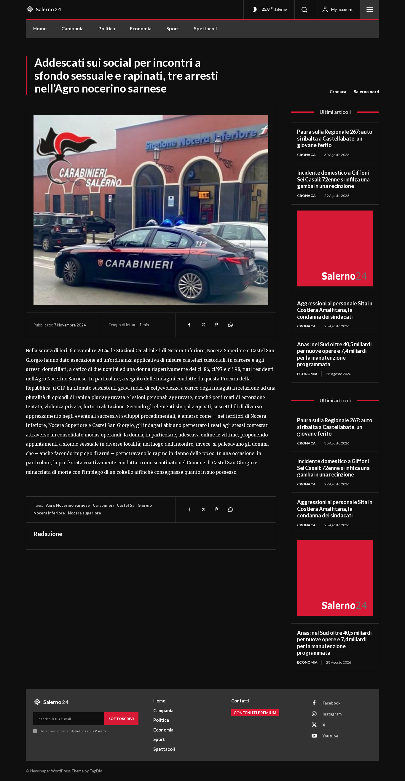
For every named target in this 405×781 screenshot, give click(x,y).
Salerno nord (366, 91)
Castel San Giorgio (134, 505)
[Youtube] (314, 736)
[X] (203, 325)
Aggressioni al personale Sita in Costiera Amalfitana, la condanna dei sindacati (334, 310)
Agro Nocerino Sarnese (68, 505)
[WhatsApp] (230, 325)
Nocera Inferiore (49, 513)
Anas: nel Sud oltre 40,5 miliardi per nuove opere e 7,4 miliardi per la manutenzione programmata (334, 354)
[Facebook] (189, 325)
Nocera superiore (84, 513)
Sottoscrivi (121, 718)
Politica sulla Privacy (90, 731)
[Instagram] (314, 714)
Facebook (331, 703)
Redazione (48, 533)
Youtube (330, 736)
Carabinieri (103, 505)
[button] (304, 9)
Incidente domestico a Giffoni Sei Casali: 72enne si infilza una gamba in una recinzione (333, 179)
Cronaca (338, 91)
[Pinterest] (216, 325)
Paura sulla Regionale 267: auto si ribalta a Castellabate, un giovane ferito (334, 138)
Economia (307, 374)
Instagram (332, 714)
